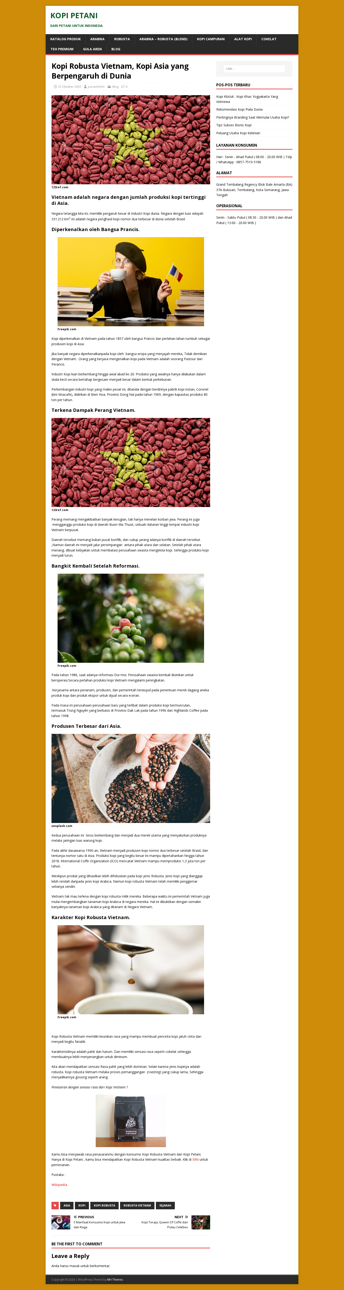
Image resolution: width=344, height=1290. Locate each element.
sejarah (165, 1205)
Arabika (97, 39)
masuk (75, 1266)
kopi (81, 1205)
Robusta (122, 39)
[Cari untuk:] (254, 69)
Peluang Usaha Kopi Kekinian (238, 133)
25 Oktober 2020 (69, 86)
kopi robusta (104, 1205)
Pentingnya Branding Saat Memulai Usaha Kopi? (252, 117)
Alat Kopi (243, 39)
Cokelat (269, 39)
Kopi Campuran (211, 39)
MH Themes (115, 1280)
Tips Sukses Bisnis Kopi (234, 125)
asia (67, 1205)
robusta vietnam (137, 1205)
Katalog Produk (65, 39)
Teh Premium (62, 49)
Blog (115, 49)
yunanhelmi (96, 86)
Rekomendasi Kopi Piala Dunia (239, 109)
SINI (195, 1159)
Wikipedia (59, 1184)
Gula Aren (92, 49)
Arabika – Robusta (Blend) (163, 39)
